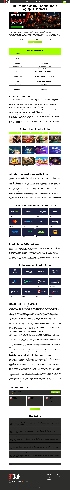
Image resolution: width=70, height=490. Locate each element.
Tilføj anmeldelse (55, 392)
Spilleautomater (54, 132)
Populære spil (14, 132)
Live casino (27, 132)
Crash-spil (41, 132)
